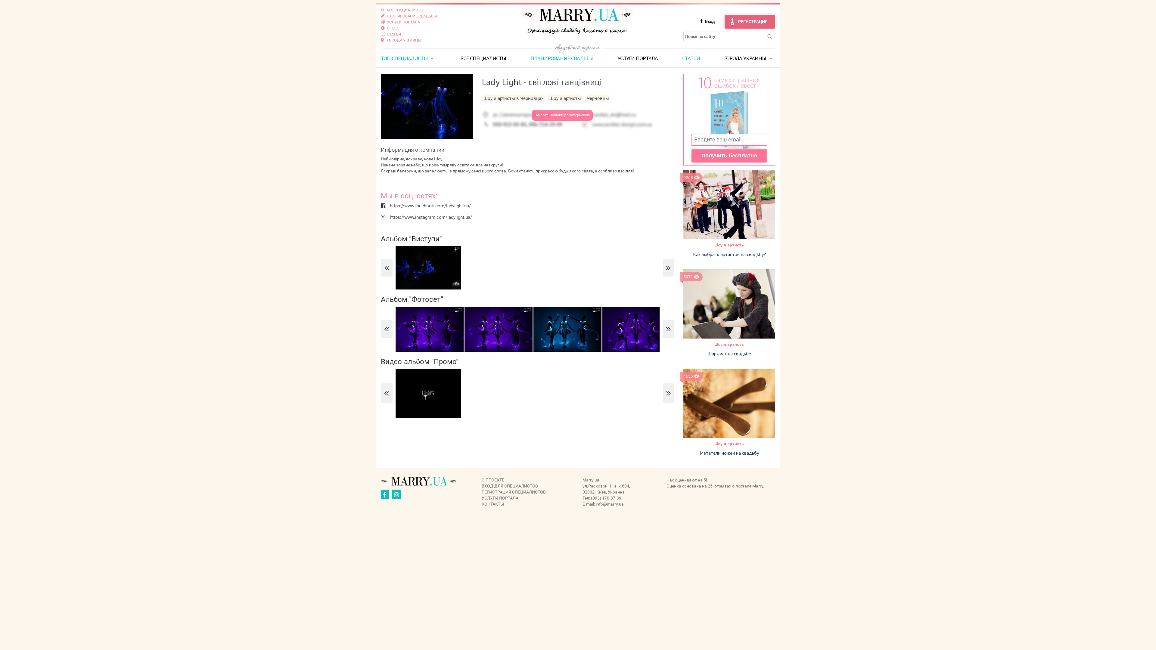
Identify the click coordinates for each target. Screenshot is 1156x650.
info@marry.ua (610, 504)
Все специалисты (483, 58)
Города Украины (745, 58)
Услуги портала (637, 58)
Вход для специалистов (510, 486)
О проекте (493, 480)
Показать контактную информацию (562, 115)
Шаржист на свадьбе (729, 354)
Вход (710, 21)
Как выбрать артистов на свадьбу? (729, 254)
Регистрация (753, 21)
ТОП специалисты (404, 58)
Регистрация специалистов (514, 492)
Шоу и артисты (729, 245)
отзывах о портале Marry (738, 486)
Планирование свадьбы (561, 58)
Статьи (691, 58)
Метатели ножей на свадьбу (729, 453)
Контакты (493, 504)
